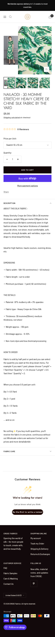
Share (6, 192)
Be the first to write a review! (28, 512)
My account (36, 538)
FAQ (5, 568)
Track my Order (37, 543)
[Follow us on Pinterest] (34, 583)
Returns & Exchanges (40, 554)
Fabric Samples (10, 573)
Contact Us (8, 584)
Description (9, 203)
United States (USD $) (13, 595)
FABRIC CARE (9, 451)
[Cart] (50, 16)
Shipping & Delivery (39, 549)
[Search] (10, 16)
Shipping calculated (12, 117)
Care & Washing (11, 578)
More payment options (27, 185)
